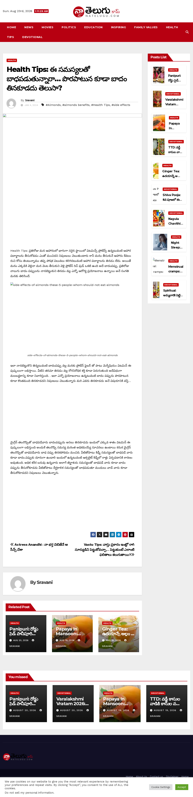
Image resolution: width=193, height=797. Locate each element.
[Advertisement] (72, 221)
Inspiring (118, 27)
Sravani (29, 100)
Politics (69, 27)
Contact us (156, 776)
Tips (10, 37)
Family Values (146, 27)
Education (93, 27)
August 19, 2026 (118, 710)
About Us (141, 776)
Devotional (32, 37)
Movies (47, 27)
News (28, 27)
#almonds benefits (76, 105)
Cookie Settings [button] (160, 787)
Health (172, 27)
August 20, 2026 (25, 710)
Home (11, 27)
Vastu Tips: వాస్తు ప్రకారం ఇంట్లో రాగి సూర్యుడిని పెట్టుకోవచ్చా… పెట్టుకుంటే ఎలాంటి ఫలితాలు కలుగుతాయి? (104, 549)
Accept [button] (182, 787)
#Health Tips (100, 105)
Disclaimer (172, 776)
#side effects (121, 105)
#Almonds (53, 105)
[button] (187, 32)
